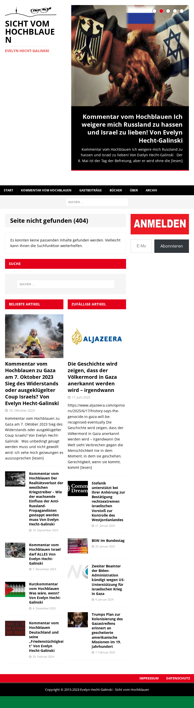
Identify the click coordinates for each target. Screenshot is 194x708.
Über (134, 181)
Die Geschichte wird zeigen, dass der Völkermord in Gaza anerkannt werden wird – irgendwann (92, 367)
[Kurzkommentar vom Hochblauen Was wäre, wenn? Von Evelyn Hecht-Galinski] (15, 584)
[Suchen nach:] (97, 192)
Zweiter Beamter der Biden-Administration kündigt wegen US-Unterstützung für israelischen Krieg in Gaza (108, 570)
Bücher (116, 181)
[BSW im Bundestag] (78, 540)
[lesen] (177, 160)
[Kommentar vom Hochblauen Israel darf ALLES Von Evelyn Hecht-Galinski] (15, 545)
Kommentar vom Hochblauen (46, 181)
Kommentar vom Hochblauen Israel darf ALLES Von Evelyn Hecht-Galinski (45, 544)
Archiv (151, 181)
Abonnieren (171, 236)
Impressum (149, 668)
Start (8, 181)
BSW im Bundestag (109, 530)
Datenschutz (178, 668)
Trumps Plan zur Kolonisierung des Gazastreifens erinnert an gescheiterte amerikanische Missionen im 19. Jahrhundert (107, 620)
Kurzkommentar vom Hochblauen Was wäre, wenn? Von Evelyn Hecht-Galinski (45, 583)
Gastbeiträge (90, 181)
